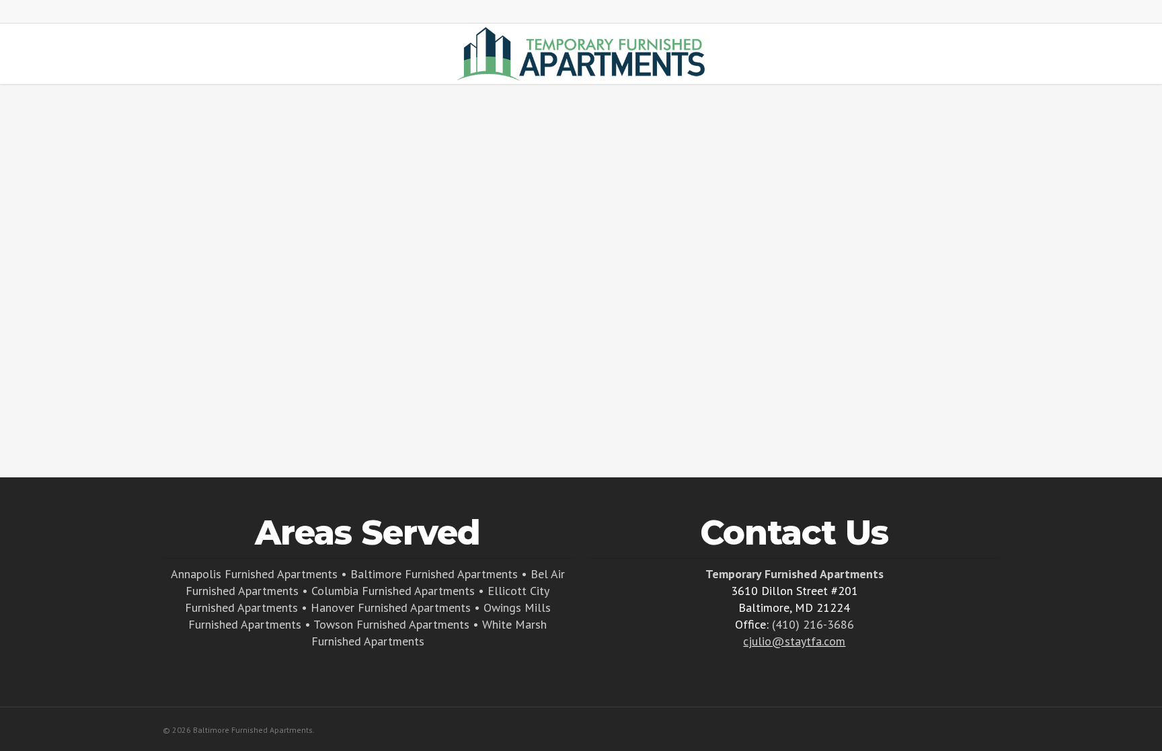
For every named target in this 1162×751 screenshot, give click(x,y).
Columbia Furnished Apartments (393, 590)
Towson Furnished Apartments (391, 624)
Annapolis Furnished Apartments (254, 574)
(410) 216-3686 (813, 624)
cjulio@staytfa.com (794, 641)
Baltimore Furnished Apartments (434, 574)
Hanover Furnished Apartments (391, 607)
